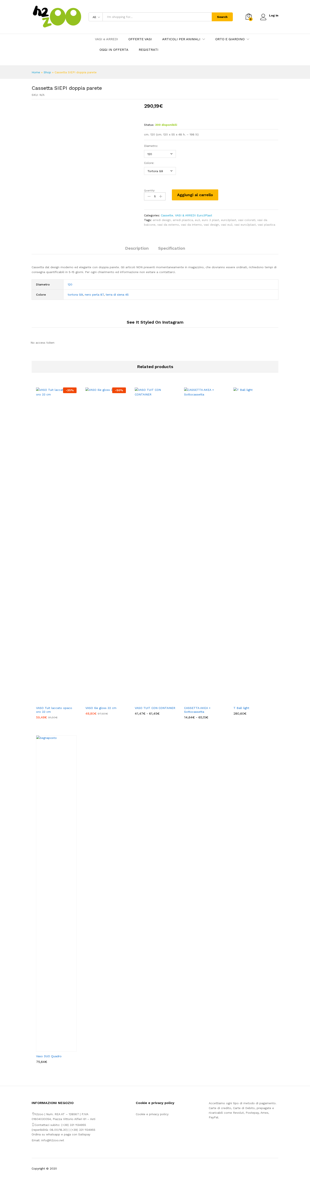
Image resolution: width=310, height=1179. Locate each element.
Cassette (167, 215)
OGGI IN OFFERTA (114, 49)
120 (70, 284)
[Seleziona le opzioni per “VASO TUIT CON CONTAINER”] (150, 701)
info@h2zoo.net (52, 1140)
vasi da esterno (168, 224)
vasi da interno (191, 224)
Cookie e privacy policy (152, 1114)
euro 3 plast (210, 220)
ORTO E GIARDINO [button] (230, 39)
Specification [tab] (171, 248)
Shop (47, 72)
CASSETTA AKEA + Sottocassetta (197, 709)
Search (222, 17)
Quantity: (149, 190)
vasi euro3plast (245, 224)
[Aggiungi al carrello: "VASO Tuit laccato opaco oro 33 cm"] (51, 701)
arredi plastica (183, 220)
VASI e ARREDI (106, 39)
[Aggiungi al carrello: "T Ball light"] (248, 701)
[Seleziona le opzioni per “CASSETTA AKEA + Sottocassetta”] (199, 701)
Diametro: (151, 145)
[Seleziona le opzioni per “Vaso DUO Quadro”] (51, 1049)
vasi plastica (266, 224)
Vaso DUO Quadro (49, 1056)
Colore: (149, 163)
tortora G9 (75, 294)
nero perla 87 (94, 294)
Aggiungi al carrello (195, 195)
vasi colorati (246, 220)
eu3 (197, 220)
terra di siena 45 (117, 294)
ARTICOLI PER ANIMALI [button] (181, 39)
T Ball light (241, 708)
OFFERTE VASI (140, 39)
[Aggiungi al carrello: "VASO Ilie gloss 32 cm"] (100, 701)
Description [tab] (137, 248)
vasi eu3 (226, 224)
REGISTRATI (148, 49)
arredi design (162, 220)
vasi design (211, 224)
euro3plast (228, 220)
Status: (149, 124)
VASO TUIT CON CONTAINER (155, 708)
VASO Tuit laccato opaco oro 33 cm (54, 709)
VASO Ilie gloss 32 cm (100, 708)
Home (36, 72)
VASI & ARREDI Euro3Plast (193, 215)
